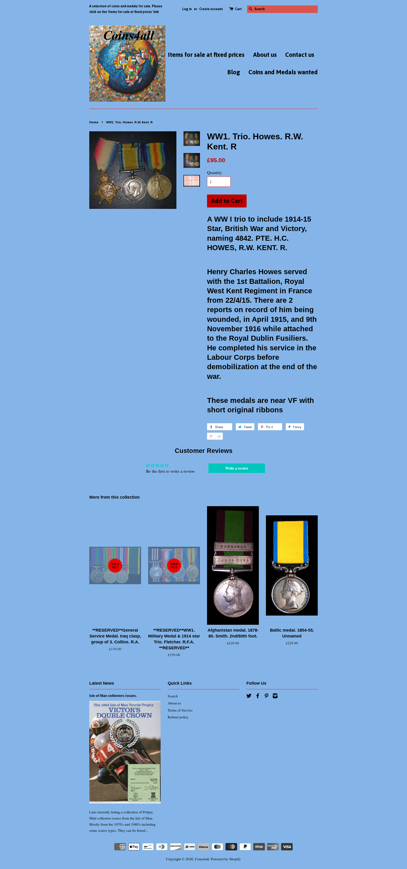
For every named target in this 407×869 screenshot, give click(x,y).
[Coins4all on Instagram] (275, 696)
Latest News (101, 683)
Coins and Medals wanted (283, 72)
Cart (238, 9)
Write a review (236, 468)
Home (93, 122)
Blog (233, 72)
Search (173, 696)
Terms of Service (180, 710)
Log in (187, 9)
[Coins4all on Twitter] (249, 696)
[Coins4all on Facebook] (257, 696)
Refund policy (178, 717)
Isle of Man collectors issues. (113, 696)
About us (265, 54)
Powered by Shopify (226, 859)
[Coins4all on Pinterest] (266, 696)
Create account (211, 9)
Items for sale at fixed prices (206, 54)
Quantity (214, 172)
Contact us (299, 54)
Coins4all (202, 859)
